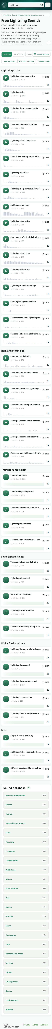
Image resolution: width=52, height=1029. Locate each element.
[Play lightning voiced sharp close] (6, 142)
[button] (41, 54)
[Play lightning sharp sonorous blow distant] (6, 190)
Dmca (35, 1024)
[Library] (47, 5)
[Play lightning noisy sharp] (6, 206)
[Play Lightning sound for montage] (6, 287)
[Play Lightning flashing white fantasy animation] (6, 650)
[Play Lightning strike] (6, 94)
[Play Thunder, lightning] (6, 477)
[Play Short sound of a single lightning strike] (6, 239)
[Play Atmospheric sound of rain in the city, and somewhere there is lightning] (6, 438)
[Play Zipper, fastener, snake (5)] (6, 737)
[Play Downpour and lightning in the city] (6, 454)
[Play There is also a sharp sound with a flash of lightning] (6, 158)
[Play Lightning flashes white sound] (6, 683)
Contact (44, 1024)
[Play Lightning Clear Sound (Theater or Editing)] (6, 715)
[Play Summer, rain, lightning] (6, 358)
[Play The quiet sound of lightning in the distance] (6, 628)
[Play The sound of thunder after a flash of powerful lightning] (6, 509)
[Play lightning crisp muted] (6, 580)
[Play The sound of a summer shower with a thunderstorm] (6, 374)
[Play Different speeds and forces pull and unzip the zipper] (6, 770)
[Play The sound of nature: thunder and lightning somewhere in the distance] (6, 541)
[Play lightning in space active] (6, 699)
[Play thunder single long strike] (6, 493)
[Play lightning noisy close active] (6, 78)
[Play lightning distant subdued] (6, 612)
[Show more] (49, 43)
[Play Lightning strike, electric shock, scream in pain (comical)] (6, 753)
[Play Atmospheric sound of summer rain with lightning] (6, 422)
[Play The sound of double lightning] (6, 126)
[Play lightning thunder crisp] (6, 525)
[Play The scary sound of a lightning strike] (6, 319)
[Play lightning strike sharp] (6, 271)
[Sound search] (42, 5)
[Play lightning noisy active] (6, 223)
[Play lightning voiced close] (6, 255)
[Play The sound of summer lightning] (6, 564)
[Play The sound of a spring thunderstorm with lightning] (6, 406)
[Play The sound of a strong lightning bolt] (6, 335)
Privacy (26, 1024)
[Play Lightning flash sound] (6, 667)
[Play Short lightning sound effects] (6, 303)
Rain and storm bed (26, 61)
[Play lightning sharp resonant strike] (6, 110)
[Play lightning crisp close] (6, 174)
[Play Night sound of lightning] (6, 596)
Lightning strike (9, 61)
